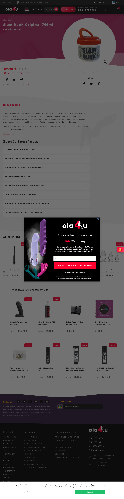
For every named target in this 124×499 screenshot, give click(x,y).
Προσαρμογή (24, 492)
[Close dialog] (98, 219)
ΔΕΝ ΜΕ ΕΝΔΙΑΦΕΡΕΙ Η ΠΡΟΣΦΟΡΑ (75, 272)
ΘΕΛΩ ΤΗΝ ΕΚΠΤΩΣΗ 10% (75, 265)
